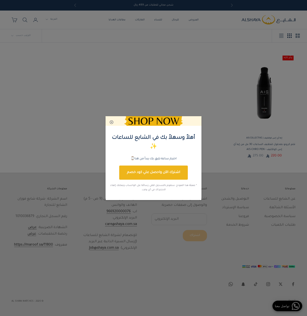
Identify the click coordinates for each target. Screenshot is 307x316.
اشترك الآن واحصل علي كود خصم (153, 172)
